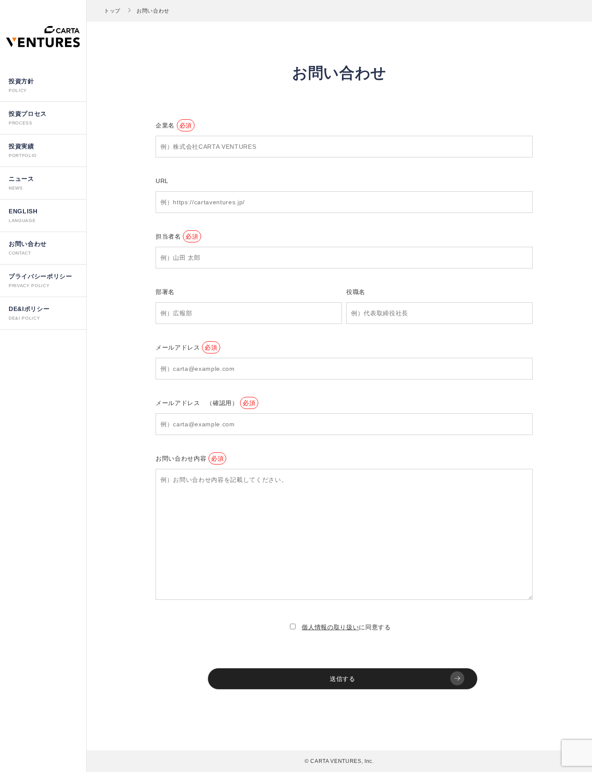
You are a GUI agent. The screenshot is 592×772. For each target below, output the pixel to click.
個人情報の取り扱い (330, 627)
